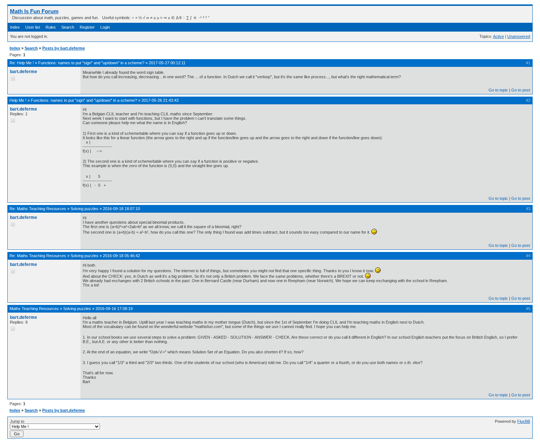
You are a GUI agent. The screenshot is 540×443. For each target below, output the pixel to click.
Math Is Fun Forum (34, 11)
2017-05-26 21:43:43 (160, 100)
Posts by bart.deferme (63, 48)
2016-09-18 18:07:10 (121, 208)
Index (15, 27)
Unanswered (518, 36)
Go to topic (498, 90)
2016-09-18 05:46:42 (121, 255)
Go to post (520, 90)
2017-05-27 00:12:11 (167, 63)
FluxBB (523, 421)
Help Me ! (25, 63)
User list (32, 27)
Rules (51, 27)
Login (105, 27)
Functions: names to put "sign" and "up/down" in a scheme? (91, 63)
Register (87, 27)
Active (498, 36)
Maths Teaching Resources (41, 208)
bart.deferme (23, 71)
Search (67, 27)
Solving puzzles (84, 208)
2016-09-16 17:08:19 (114, 308)
